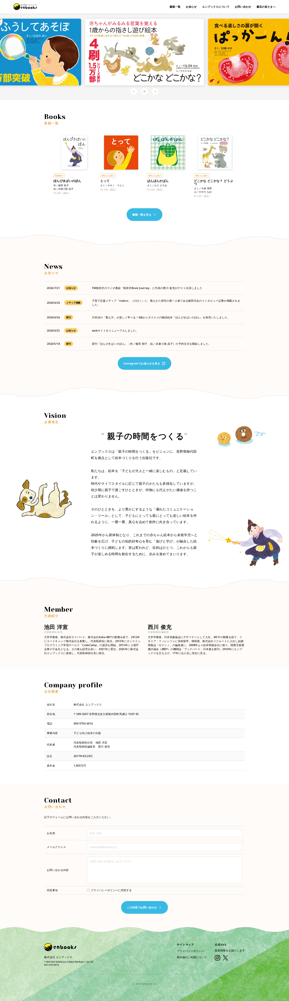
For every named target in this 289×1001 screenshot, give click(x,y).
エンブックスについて (215, 7)
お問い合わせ (243, 7)
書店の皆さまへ (266, 7)
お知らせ (191, 7)
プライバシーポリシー (190, 951)
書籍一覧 (175, 7)
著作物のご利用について (192, 957)
